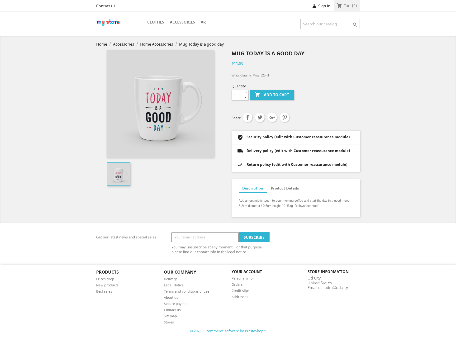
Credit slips (241, 290)
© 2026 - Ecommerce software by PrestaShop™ (228, 330)
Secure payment (177, 303)
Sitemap (170, 316)
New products (107, 285)
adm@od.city (336, 287)
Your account (247, 271)
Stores (169, 322)
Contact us (105, 6)
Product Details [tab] (285, 188)
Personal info (242, 278)
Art (204, 22)
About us (171, 297)
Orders (237, 284)
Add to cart (272, 95)
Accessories (182, 22)
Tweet (260, 117)
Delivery (170, 279)
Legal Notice (174, 285)
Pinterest (284, 117)
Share (247, 117)
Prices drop (105, 279)
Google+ (272, 117)
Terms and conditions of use (186, 291)
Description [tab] (252, 188)
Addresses (240, 296)
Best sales (104, 291)
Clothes (155, 22)
